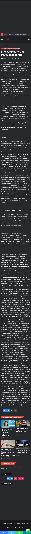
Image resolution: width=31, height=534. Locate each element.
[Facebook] (4, 410)
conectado (15, 467)
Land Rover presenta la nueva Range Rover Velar (23, 452)
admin (4, 58)
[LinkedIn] (8, 410)
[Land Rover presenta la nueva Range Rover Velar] (23, 444)
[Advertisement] (15, 16)
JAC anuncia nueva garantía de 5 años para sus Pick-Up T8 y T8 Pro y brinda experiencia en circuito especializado (8, 453)
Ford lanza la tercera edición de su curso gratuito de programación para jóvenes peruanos (7, 432)
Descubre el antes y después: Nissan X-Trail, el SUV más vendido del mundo (22, 431)
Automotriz (8, 45)
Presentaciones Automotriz (14, 48)
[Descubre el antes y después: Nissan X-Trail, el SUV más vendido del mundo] (23, 423)
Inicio (3, 45)
